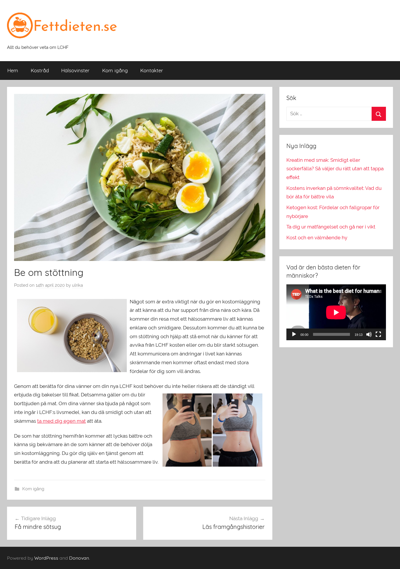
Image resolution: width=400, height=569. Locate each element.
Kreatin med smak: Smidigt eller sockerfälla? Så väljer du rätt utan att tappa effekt (335, 169)
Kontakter (151, 70)
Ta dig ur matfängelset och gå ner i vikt (330, 227)
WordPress (46, 558)
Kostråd (40, 70)
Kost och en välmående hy (316, 237)
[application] (336, 312)
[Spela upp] (294, 334)
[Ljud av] (369, 334)
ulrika (77, 285)
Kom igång (115, 70)
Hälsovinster (75, 70)
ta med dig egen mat (61, 421)
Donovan (79, 558)
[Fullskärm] (378, 334)
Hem (12, 70)
